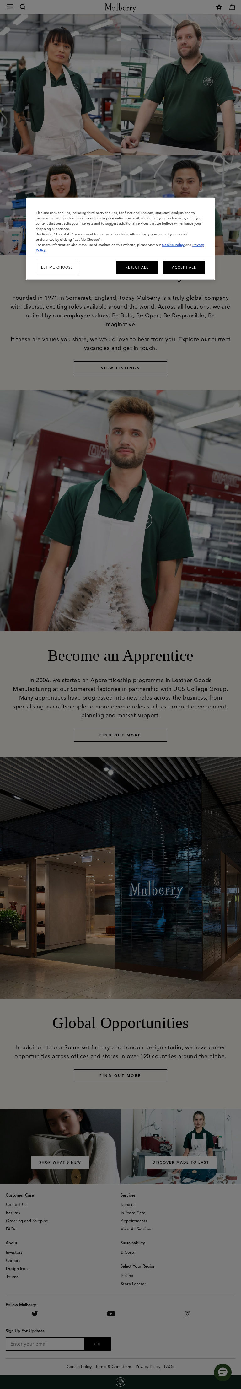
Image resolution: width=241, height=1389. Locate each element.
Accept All (184, 267)
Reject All (137, 267)
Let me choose (57, 267)
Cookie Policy (173, 245)
